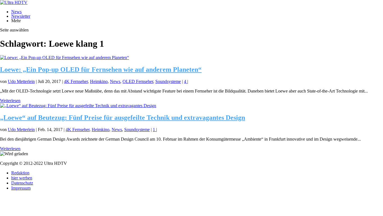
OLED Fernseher (138, 81)
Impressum (21, 188)
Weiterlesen (10, 100)
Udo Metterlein (21, 81)
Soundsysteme (168, 81)
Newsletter (20, 16)
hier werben (21, 178)
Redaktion (20, 172)
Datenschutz (22, 183)
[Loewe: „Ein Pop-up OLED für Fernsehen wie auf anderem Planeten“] (64, 57)
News (16, 11)
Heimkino (99, 81)
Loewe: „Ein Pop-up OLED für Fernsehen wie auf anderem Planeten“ (101, 69)
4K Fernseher (76, 81)
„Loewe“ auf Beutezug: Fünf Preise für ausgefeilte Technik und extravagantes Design (122, 117)
